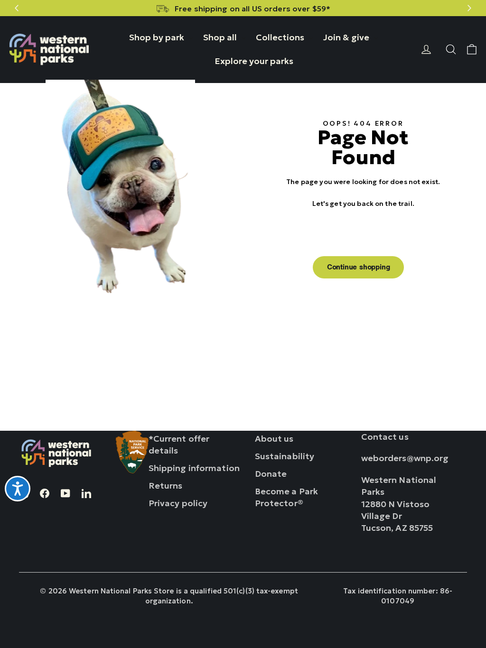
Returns (166, 485)
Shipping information (194, 468)
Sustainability (285, 456)
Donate (271, 473)
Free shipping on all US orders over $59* (252, 8)
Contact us (385, 436)
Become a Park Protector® (286, 497)
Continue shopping (358, 267)
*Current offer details (179, 444)
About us (274, 438)
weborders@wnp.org (405, 458)
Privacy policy (178, 503)
